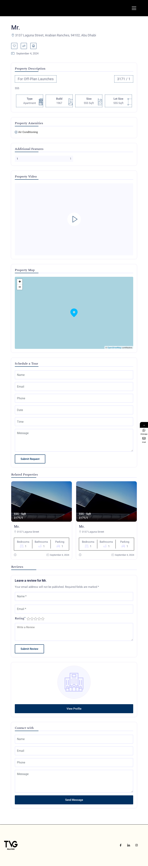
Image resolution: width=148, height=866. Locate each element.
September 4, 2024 (59, 555)
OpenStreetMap (114, 347)
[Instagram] (136, 845)
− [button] (20, 287)
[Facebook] (120, 845)
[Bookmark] (14, 46)
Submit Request (30, 459)
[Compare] (24, 46)
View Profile (74, 708)
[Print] (33, 46)
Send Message (74, 799)
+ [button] (20, 281)
